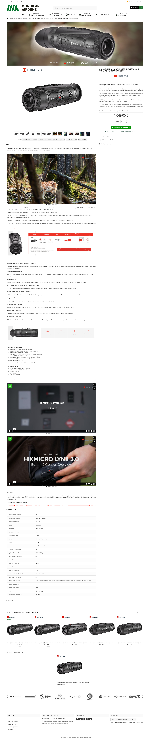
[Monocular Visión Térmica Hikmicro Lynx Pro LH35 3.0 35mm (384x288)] (47, 629)
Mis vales (10, 729)
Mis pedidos (11, 719)
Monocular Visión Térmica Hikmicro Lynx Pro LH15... (102, 643)
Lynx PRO (62, 139)
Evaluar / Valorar (108, 140)
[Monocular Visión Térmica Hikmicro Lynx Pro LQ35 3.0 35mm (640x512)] (20, 629)
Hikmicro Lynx (42, 139)
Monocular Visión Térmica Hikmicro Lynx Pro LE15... (129, 643)
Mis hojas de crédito (13, 721)
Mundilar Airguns (71, 737)
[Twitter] (80, 719)
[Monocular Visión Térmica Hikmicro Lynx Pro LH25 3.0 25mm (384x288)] (75, 629)
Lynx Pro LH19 (82, 139)
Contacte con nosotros (14, 2)
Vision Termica (26, 139)
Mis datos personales (13, 726)
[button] (36, 14)
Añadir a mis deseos (106, 144)
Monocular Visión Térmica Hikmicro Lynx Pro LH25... (74, 643)
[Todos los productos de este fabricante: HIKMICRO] (121, 76)
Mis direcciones (12, 724)
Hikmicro (34, 139)
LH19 (75, 139)
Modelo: (101, 80)
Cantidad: (117, 121)
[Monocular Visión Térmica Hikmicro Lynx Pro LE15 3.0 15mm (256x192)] (129, 629)
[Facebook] (77, 719)
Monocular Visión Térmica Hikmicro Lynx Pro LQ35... (19, 643)
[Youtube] (83, 719)
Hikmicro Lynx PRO (53, 139)
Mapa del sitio (24, 2)
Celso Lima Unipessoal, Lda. (83, 737)
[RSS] (90, 719)
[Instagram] (87, 719)
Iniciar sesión (139, 11)
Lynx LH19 (69, 139)
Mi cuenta (11, 715)
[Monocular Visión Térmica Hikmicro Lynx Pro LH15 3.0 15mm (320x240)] (102, 629)
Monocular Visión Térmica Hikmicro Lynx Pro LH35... (47, 643)
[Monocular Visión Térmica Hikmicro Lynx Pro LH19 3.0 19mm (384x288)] (16, 134)
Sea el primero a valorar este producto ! (17, 605)
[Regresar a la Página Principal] (7, 18)
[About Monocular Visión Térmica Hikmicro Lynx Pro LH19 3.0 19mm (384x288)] (73, 668)
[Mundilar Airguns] (23, 8)
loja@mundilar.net (63, 723)
